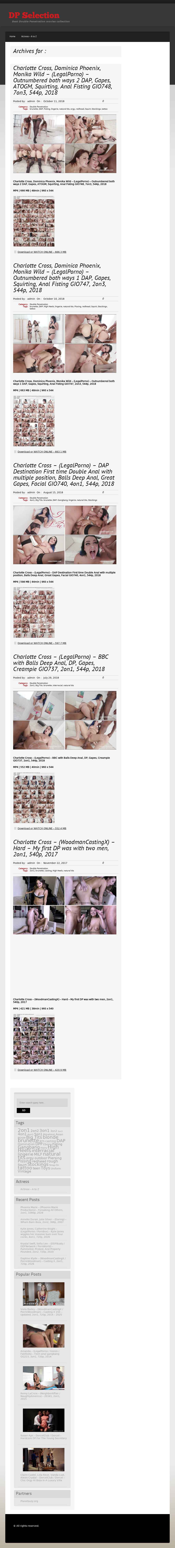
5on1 (38, 1134)
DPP (39, 1144)
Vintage (24, 1171)
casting (48, 871)
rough (52, 1161)
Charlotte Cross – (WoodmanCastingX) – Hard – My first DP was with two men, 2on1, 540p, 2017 (64, 849)
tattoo (104, 109)
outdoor (41, 1158)
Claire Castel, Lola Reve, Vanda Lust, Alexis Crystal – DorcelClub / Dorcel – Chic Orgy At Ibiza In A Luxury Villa (43, 1478)
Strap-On (54, 1165)
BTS (42, 1141)
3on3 (60, 1131)
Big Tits (39, 500)
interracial (58, 685)
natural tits (64, 109)
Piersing (55, 1158)
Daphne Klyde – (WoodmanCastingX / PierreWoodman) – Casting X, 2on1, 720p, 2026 (43, 1261)
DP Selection (34, 16)
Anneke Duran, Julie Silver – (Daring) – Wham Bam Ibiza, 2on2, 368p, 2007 (43, 1220)
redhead (80, 109)
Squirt (88, 109)
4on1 (32, 500)
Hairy (44, 1147)
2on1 (32, 685)
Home (12, 36)
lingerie (54, 109)
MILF (38, 1154)
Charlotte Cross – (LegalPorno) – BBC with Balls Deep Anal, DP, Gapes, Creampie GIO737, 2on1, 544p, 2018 (60, 663)
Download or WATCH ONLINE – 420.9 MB (42, 1070)
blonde (50, 1137)
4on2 (30, 1134)
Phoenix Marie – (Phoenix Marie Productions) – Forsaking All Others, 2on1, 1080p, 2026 (42, 1210)
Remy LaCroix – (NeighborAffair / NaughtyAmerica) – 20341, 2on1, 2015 (40, 1396)
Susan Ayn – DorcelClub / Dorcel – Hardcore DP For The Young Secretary (44, 1437)
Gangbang (63, 500)
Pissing (78, 306)
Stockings (96, 109)
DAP (41, 109)
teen (36, 1168)
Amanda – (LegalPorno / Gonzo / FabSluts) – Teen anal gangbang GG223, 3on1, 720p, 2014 (40, 1354)
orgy (73, 109)
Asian (59, 1134)
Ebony (47, 1144)
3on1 (44, 1130)
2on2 (35, 1131)
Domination (26, 1144)
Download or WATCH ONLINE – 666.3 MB (42, 252)
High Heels (49, 306)
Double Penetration (39, 107)
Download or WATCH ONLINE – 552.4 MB (42, 828)
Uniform (56, 1168)
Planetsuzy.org (29, 1501)
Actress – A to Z (29, 36)
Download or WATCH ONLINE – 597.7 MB (42, 643)
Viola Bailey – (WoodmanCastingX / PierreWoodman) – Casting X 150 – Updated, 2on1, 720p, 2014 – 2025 (42, 1312)
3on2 (53, 1131)
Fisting (47, 109)
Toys (45, 1168)
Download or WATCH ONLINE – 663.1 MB (42, 451)
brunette (34, 109)
